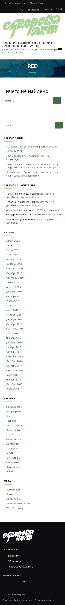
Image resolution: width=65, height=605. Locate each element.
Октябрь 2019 (14, 273)
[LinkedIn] (44, 581)
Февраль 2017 (14, 314)
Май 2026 (11, 254)
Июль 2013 (12, 388)
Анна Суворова (14, 209)
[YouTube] (37, 581)
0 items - (53, 9)
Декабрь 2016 (14, 319)
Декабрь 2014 (14, 361)
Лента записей (14, 498)
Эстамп (10, 471)
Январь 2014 (13, 379)
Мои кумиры (13, 457)
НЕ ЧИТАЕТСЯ (14, 151)
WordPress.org (14, 508)
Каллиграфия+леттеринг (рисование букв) (29, 44)
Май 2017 (11, 305)
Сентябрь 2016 (15, 328)
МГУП (9, 453)
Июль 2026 (12, 245)
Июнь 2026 (12, 250)
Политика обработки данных (17, 600)
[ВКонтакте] (11, 581)
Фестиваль (12, 462)
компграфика (13, 439)
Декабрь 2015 (14, 342)
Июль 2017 (12, 300)
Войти (9, 494)
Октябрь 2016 (14, 324)
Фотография (13, 466)
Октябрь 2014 (14, 365)
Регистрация (33, 10)
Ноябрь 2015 (13, 347)
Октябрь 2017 (14, 296)
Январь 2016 (13, 337)
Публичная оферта (44, 600)
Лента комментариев (18, 503)
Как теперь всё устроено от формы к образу (31, 146)
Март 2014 (12, 374)
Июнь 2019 (12, 282)
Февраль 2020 (14, 268)
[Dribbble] (31, 581)
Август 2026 (13, 240)
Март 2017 (12, 310)
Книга (9, 434)
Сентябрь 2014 (15, 370)
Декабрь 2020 (14, 263)
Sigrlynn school (14, 406)
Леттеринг (12, 443)
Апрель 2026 (13, 259)
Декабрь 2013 (14, 384)
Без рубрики (13, 411)
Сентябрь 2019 (15, 277)
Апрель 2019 (13, 287)
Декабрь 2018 (14, 291)
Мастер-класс (14, 448)
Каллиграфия (13, 429)
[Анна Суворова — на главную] (18, 536)
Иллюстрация (14, 425)
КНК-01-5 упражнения (46, 209)
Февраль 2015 (14, 356)
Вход (21, 10)
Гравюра (11, 420)
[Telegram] (4, 581)
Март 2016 (12, 333)
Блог (9, 416)
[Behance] (18, 581)
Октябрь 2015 (14, 351)
